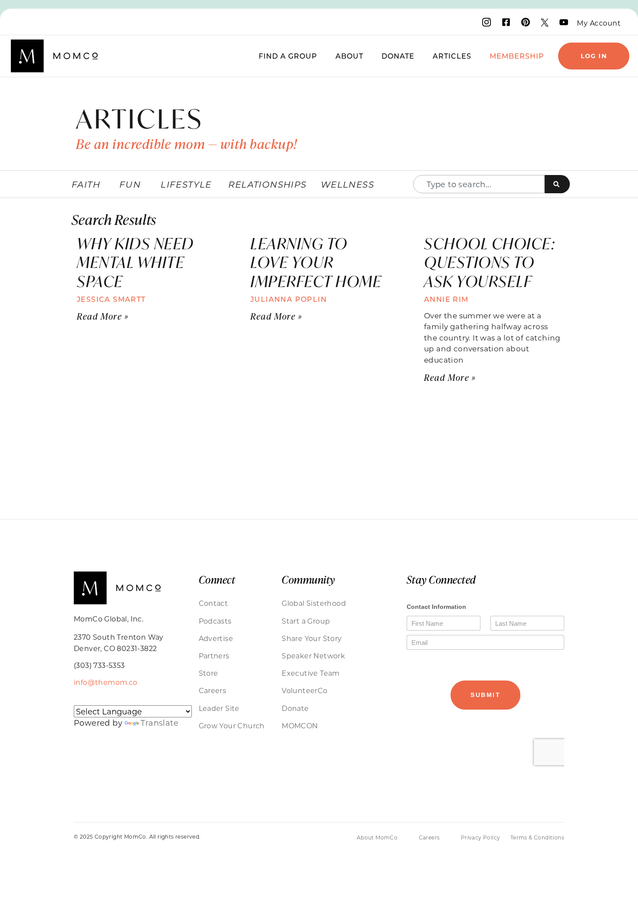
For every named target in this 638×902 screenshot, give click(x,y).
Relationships (267, 184)
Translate (159, 722)
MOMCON (300, 725)
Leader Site (219, 708)
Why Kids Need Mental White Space (135, 262)
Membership (517, 55)
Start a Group (306, 620)
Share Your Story (312, 638)
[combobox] (479, 184)
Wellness (347, 184)
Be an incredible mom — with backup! (186, 143)
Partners (214, 655)
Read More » (103, 316)
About (349, 55)
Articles (452, 55)
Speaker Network (313, 655)
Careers (213, 690)
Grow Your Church (232, 725)
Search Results (114, 219)
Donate (397, 55)
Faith (86, 184)
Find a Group (288, 55)
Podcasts (215, 620)
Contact (213, 603)
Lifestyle (186, 184)
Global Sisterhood (314, 603)
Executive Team (311, 672)
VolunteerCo (304, 690)
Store (208, 672)
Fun (130, 184)
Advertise (216, 638)
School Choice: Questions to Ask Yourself (489, 262)
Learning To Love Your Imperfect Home (315, 262)
